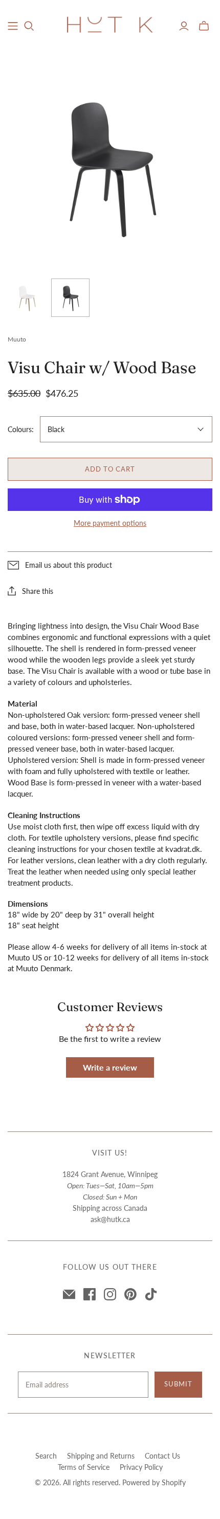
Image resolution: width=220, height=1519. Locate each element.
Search (46, 1455)
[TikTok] (151, 1294)
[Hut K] (110, 24)
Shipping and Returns (101, 1455)
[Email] (69, 1294)
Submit (178, 1384)
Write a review (110, 1067)
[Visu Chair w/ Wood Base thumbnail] (27, 298)
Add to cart (110, 469)
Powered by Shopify (154, 1482)
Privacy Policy (141, 1467)
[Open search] (29, 26)
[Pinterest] (130, 1294)
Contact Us (162, 1455)
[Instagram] (110, 1294)
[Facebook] (89, 1294)
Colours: (21, 429)
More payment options (110, 523)
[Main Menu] (13, 26)
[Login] (184, 26)
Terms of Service (83, 1467)
